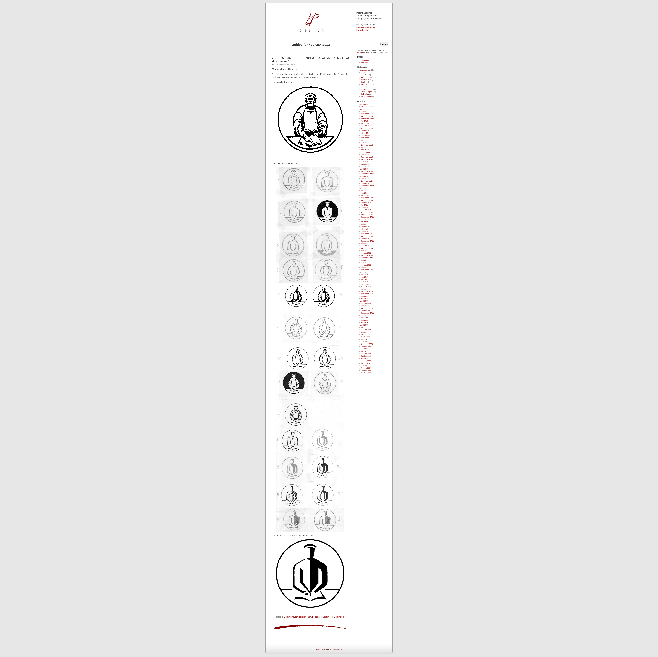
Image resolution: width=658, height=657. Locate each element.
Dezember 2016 (367, 198)
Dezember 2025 (367, 106)
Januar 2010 (366, 289)
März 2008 (365, 327)
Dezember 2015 (367, 212)
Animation (364, 75)
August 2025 (365, 109)
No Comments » (338, 617)
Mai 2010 (364, 279)
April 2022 (364, 142)
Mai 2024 (364, 121)
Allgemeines (365, 70)
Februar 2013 (366, 246)
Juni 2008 (364, 320)
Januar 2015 (366, 224)
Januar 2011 (365, 267)
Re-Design (324, 617)
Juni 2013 (364, 243)
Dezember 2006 (367, 344)
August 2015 (365, 219)
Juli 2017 (364, 190)
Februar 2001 (366, 368)
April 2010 (364, 282)
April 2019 (364, 169)
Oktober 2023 (366, 130)
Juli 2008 (364, 318)
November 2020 (367, 159)
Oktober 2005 (366, 356)
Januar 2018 (366, 178)
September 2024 (367, 118)
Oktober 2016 (366, 202)
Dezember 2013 (367, 234)
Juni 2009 (364, 296)
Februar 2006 (366, 354)
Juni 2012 (364, 250)
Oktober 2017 (366, 183)
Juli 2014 (364, 229)
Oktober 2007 (366, 337)
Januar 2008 (366, 332)
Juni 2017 (364, 193)
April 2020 (364, 162)
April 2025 (364, 111)
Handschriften (366, 80)
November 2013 (367, 236)
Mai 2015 (364, 222)
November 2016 (367, 200)
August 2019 (365, 166)
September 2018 (367, 174)
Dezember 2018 (367, 171)
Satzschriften (366, 96)
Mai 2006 (364, 351)
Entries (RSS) (320, 649)
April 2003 (364, 366)
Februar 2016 (366, 210)
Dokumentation (291, 617)
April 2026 (364, 104)
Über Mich (364, 62)
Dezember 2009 (367, 291)
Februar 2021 (366, 152)
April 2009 (364, 301)
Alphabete (364, 72)
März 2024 (365, 123)
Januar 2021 (366, 154)
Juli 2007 (364, 339)
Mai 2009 (364, 298)
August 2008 (365, 315)
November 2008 (367, 308)
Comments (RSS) (336, 649)
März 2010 (365, 284)
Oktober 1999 (366, 373)
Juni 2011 (364, 260)
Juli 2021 (364, 147)
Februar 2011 (366, 265)
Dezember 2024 (367, 114)
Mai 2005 (364, 358)
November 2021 (367, 145)
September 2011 (367, 258)
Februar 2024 (366, 126)
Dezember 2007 (367, 334)
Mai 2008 (364, 322)
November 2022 (367, 138)
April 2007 (364, 342)
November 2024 (367, 116)
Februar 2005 (366, 361)
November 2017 (367, 181)
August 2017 (365, 188)
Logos (315, 617)
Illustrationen (305, 617)
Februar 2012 (366, 253)
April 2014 (364, 231)
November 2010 (367, 270)
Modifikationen (366, 89)
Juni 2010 (364, 277)
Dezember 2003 (367, 363)
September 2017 (367, 186)
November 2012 (367, 248)
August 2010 (365, 272)
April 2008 (364, 325)
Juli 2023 (364, 133)
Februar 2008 (366, 330)
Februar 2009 (366, 303)
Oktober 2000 (366, 370)
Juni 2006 (364, 349)
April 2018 (364, 176)
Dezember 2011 (367, 255)
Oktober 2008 (366, 310)
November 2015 (367, 214)
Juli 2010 (364, 274)
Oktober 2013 (366, 238)
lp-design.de (362, 30)
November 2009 (367, 294)
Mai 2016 (364, 205)
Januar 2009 (366, 306)
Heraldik (364, 82)
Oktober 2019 (366, 164)
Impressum (365, 60)
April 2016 (364, 207)
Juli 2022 (364, 140)
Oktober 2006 (366, 346)
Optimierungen (366, 92)
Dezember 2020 (367, 157)
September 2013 (367, 241)
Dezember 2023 (367, 128)
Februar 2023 (366, 135)
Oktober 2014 (366, 226)
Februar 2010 (366, 286)
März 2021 (365, 150)
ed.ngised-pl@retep (365, 27)
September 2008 (367, 313)
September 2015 (367, 217)
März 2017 (365, 195)
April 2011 (364, 262)
